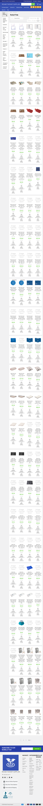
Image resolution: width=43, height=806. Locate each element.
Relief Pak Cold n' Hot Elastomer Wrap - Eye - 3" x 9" (13, 205)
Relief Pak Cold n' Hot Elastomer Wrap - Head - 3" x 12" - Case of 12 (38, 206)
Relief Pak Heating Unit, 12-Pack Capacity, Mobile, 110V (21, 718)
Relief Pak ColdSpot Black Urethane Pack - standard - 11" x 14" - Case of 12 (38, 489)
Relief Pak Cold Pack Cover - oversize (29, 402)
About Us (3, 9)
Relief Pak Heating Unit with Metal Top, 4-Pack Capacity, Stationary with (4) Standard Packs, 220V (13, 689)
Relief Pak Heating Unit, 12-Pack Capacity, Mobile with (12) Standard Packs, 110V (38, 687)
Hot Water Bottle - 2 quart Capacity (30, 116)
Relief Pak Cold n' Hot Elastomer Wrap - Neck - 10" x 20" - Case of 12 (21, 261)
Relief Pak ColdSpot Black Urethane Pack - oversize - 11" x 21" (13, 489)
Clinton (40, 766)
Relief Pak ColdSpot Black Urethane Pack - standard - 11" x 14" (30, 489)
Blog (8, 9)
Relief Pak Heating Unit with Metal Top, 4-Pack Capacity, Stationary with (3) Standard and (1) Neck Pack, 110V (29, 658)
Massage (4, 41)
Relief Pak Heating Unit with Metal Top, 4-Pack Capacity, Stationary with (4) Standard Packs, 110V (38, 658)
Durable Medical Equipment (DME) (5, 20)
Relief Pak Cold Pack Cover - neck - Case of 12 (21, 402)
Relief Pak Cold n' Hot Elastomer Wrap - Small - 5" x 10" (30, 261)
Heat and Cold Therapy (4, 28)
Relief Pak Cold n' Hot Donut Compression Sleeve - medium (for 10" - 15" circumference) (30, 145)
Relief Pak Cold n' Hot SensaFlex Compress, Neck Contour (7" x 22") (30, 318)
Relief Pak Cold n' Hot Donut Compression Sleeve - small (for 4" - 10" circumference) (21, 176)
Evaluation (5, 24)
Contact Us (12, 7)
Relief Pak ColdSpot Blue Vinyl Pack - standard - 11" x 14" (29, 574)
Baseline (37, 769)
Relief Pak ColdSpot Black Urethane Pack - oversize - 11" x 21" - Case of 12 (21, 489)
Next (29, 740)
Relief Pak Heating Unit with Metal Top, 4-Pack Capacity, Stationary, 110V (21, 687)
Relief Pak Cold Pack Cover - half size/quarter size (30, 374)
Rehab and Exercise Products (4, 53)
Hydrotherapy (5, 32)
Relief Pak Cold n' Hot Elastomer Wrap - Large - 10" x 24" (13, 234)
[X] (36, 7)
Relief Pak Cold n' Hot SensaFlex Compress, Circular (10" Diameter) (13, 289)
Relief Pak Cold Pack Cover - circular (13, 374)
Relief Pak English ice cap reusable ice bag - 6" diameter (21, 628)
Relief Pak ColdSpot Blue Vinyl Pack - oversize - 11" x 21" (13, 546)
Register (39, 1)
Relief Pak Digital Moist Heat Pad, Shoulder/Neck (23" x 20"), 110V (29, 601)
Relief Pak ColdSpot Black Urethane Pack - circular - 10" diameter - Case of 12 (38, 431)
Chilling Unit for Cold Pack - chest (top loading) (13, 32)
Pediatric (4, 48)
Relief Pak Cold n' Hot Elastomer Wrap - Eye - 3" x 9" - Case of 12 (21, 206)
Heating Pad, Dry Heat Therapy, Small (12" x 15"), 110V (29, 61)
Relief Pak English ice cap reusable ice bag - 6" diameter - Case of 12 (29, 629)
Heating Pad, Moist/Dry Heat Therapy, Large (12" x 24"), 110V (13, 117)
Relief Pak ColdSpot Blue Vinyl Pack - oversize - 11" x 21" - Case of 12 (21, 546)
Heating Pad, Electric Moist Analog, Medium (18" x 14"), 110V (13, 89)
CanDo (37, 759)
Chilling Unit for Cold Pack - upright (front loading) (29, 32)
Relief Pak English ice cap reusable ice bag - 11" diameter (38, 600)
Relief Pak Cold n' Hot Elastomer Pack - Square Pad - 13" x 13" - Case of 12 (29, 175)
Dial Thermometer (13, 60)
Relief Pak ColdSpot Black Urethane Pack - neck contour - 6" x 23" (29, 460)
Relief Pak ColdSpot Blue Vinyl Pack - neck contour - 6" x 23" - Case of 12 (38, 517)
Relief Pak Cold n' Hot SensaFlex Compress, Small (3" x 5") (13, 346)
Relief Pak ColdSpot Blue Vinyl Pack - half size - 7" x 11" (13, 517)
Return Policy (26, 7)
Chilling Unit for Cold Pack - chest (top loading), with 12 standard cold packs (21, 33)
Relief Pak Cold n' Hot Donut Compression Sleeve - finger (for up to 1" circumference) (13, 145)
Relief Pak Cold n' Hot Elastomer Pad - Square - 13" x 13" (38, 174)
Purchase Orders (5, 7)
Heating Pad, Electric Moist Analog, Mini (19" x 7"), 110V (22, 89)
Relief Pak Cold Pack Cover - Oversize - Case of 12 (38, 403)
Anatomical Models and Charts (5, 45)
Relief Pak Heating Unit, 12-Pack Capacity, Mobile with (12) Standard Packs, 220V (13, 718)
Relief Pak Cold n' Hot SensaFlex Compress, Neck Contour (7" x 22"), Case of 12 (38, 318)
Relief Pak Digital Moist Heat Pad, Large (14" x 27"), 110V (13, 601)
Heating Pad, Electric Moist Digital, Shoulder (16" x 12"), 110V (38, 89)
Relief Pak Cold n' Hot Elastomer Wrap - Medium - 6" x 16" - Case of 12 (38, 234)
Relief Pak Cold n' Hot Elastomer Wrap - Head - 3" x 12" (30, 206)
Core (40, 764)
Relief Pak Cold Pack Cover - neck (13, 402)
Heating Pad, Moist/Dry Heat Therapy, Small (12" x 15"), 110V (21, 117)
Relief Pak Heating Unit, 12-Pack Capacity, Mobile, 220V (29, 718)
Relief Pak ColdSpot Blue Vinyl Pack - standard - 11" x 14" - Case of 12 (38, 574)
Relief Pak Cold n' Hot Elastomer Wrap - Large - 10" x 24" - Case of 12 (21, 234)
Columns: (29, 20)
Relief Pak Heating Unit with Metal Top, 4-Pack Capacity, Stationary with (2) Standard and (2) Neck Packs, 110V (21, 658)
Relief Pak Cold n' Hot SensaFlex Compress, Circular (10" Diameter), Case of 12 (21, 289)
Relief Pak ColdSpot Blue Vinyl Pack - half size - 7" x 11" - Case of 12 (21, 517)
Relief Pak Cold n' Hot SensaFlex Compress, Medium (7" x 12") (13, 318)
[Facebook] (34, 7)
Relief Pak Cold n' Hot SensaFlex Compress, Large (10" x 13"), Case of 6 (38, 289)
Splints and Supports (4, 59)
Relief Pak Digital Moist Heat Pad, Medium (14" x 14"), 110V (21, 601)
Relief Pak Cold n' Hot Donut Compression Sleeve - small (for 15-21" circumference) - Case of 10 (13, 177)
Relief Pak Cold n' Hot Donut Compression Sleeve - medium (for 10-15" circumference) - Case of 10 (38, 146)
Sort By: (12, 18)
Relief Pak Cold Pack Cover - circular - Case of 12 (21, 374)
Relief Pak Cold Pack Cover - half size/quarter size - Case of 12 (38, 375)
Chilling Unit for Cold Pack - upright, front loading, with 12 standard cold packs (38, 33)
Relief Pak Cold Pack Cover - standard (13, 429)
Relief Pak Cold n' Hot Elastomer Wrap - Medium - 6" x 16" (29, 234)
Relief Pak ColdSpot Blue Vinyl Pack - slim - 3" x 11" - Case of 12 (21, 574)
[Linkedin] (38, 7)
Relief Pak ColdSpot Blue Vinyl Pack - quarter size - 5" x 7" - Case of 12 (38, 546)
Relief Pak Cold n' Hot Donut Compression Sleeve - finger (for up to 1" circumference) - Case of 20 (21, 146)
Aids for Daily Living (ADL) (4, 36)
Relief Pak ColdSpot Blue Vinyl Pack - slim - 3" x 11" (13, 573)
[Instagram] (31, 7)
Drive (37, 764)
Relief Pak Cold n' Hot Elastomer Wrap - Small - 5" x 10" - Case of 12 (38, 261)
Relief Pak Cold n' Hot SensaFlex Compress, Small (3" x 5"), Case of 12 (21, 346)
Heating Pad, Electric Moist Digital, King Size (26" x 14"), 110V (30, 89)
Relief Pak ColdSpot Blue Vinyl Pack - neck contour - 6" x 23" (29, 517)
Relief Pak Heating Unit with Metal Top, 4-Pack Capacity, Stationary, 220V (29, 687)
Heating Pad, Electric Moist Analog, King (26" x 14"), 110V (38, 62)
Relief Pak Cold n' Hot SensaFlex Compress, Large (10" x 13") (30, 289)
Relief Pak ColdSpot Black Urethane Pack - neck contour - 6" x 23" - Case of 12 (38, 460)
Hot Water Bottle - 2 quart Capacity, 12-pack (38, 116)
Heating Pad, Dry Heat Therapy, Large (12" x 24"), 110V (21, 62)
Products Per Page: (33, 18)
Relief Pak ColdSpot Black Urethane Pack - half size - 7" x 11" (13, 460)
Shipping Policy (19, 7)
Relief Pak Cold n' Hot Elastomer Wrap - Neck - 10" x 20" (13, 261)
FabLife (40, 762)
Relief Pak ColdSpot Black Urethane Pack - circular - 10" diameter (30, 430)
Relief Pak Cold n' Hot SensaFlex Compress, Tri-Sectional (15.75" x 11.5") (30, 346)
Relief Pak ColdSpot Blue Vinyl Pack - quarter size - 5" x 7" (29, 546)
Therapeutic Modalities (5, 63)
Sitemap (23, 771)
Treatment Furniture (5, 67)
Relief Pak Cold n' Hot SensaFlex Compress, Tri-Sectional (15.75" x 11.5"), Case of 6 (38, 346)
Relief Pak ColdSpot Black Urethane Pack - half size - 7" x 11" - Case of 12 (21, 460)
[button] (11, 763)
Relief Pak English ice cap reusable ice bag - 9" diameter (38, 628)
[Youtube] (40, 7)
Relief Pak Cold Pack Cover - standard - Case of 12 (21, 430)
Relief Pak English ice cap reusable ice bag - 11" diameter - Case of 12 (13, 629)
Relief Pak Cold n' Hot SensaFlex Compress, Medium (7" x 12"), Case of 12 (21, 318)
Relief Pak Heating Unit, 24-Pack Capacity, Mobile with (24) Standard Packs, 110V (38, 718)
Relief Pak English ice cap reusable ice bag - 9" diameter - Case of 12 (13, 656)
